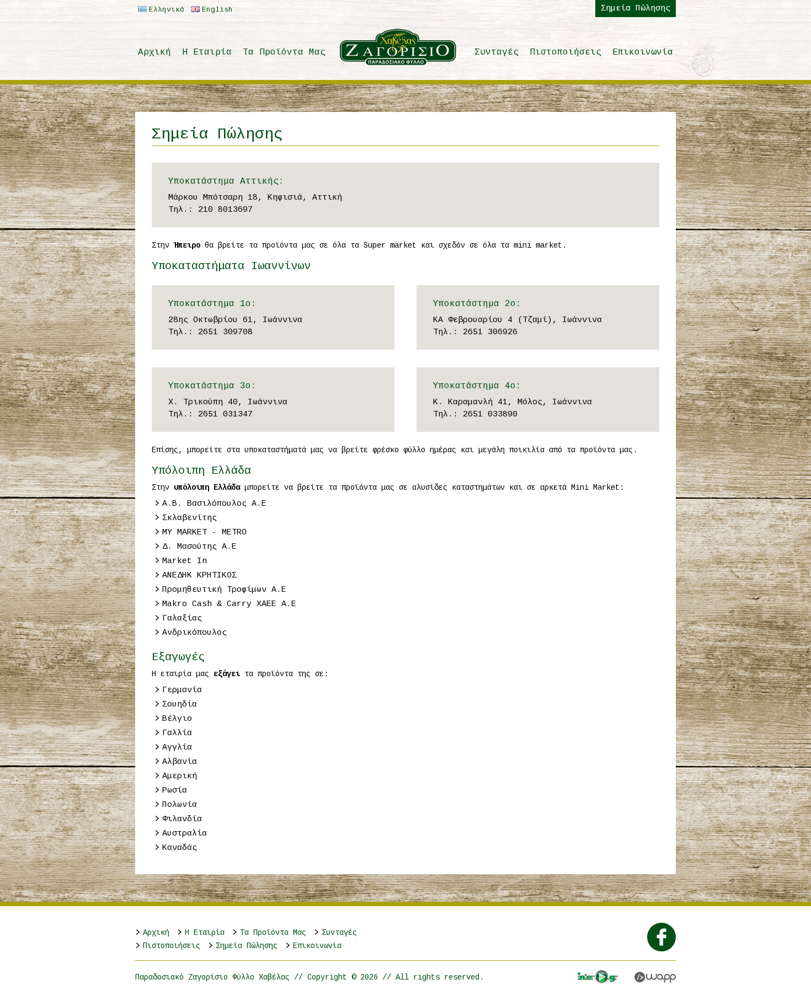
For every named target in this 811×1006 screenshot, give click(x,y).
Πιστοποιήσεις (565, 52)
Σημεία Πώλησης (635, 8)
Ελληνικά (166, 10)
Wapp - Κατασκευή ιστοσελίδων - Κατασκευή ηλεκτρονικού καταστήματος (655, 977)
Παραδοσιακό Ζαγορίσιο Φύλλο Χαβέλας (398, 47)
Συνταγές (496, 52)
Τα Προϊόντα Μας (284, 52)
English (217, 10)
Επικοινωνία (642, 52)
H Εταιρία (207, 52)
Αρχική (154, 52)
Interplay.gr (597, 977)
